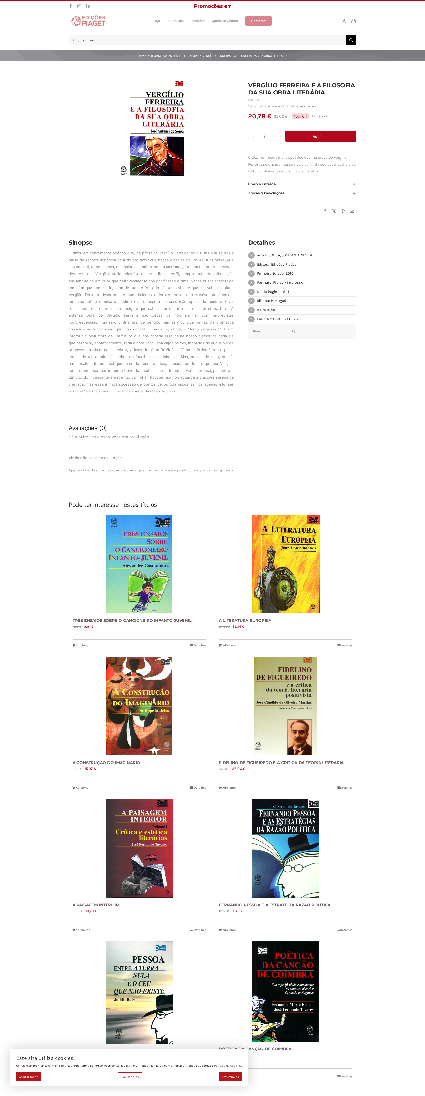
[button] (302, 184)
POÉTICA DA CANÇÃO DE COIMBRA (255, 1049)
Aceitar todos (28, 1077)
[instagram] (79, 6)
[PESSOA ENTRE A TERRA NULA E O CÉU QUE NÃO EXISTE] (139, 992)
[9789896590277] (151, 130)
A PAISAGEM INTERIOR (96, 905)
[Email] (352, 211)
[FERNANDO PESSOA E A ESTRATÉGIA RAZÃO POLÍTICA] (285, 848)
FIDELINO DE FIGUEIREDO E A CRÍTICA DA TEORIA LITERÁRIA (281, 762)
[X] (334, 211)
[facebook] (71, 6)
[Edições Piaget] (88, 16)
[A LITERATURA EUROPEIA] (285, 564)
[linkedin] (88, 6)
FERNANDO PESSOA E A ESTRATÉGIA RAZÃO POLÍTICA (275, 905)
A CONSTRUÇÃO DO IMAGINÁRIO (106, 762)
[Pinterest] (343, 211)
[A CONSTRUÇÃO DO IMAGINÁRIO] (139, 706)
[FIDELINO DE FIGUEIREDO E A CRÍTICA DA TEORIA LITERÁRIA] (285, 706)
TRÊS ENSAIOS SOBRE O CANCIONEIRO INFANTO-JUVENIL (132, 620)
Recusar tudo (130, 1077)
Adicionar (321, 136)
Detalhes (200, 645)
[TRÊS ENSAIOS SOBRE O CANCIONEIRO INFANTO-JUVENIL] (139, 564)
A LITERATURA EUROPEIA (245, 620)
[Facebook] (325, 211)
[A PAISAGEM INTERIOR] (139, 848)
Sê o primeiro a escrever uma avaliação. (282, 106)
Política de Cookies (227, 1065)
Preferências (230, 1077)
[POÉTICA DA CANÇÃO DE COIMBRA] (285, 991)
